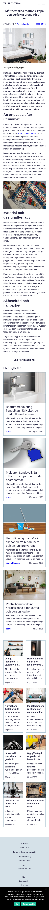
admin (9, 431)
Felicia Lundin (23, 24)
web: (24, 865)
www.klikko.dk (24, 868)
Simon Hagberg (13, 563)
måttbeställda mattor (27, 133)
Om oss (24, 885)
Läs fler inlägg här (24, 359)
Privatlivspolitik (29, 904)
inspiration (41, 24)
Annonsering (24, 881)
